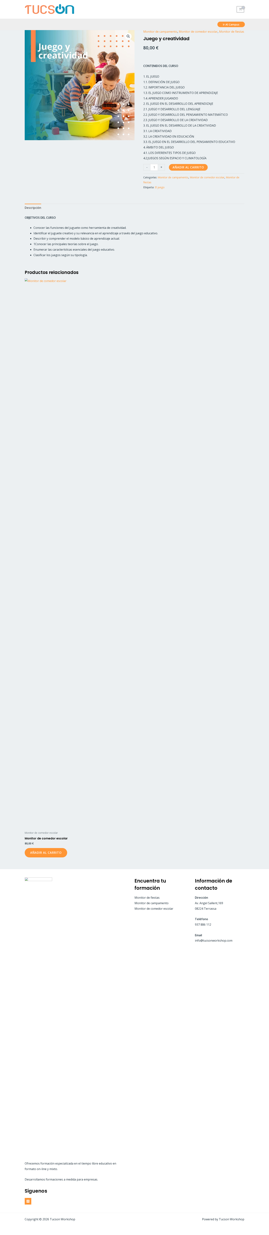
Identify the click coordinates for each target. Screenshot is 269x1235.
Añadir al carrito (188, 167)
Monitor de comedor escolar (198, 32)
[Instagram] (28, 1201)
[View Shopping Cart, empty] (240, 9)
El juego (160, 187)
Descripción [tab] (33, 208)
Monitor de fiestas (231, 32)
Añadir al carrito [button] (46, 853)
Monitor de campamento (160, 32)
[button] (231, 24)
